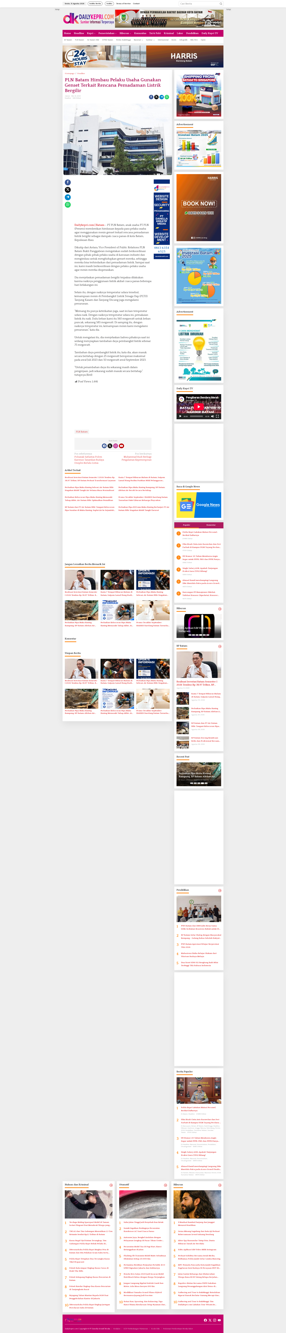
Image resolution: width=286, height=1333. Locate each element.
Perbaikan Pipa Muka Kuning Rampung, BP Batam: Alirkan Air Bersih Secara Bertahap (141, 489)
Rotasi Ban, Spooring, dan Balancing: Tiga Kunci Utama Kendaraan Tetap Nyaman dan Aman (144, 1303)
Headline (68, 98)
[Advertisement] (51, 52)
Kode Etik (155, 1329)
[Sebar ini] (151, 97)
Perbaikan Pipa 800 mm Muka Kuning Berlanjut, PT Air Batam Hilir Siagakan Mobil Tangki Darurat (143, 508)
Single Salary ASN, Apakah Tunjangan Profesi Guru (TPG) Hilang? (200, 569)
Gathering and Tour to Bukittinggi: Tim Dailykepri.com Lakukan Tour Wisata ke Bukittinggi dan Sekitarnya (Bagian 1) (196, 1303)
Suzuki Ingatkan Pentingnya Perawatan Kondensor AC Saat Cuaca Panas (142, 1229)
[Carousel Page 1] (189, 635)
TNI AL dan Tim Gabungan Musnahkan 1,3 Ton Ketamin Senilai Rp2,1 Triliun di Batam (90, 1232)
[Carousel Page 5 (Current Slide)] (204, 635)
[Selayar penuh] (217, 416)
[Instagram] (115, 445)
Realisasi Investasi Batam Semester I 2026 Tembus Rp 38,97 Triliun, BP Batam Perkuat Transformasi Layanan (90, 479)
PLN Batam (82, 431)
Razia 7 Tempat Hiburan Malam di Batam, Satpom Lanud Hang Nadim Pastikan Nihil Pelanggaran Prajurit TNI (141, 479)
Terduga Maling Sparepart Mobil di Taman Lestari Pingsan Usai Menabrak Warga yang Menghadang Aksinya (89, 1224)
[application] (199, 406)
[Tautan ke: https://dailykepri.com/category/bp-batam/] (220, 646)
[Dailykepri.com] (89, 18)
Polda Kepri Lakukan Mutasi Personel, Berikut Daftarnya (199, 533)
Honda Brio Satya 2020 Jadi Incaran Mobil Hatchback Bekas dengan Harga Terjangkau (144, 1275)
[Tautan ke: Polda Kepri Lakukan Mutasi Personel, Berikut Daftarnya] (199, 1090)
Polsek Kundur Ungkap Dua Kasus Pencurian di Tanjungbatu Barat (90, 1287)
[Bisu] (212, 416)
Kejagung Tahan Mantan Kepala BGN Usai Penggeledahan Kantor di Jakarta (88, 1297)
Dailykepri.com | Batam (89, 225)
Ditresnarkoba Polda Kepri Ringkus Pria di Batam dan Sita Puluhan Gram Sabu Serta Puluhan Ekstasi (89, 1251)
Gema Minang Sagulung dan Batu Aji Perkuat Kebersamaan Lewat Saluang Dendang (199, 1232)
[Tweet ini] (156, 97)
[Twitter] (110, 445)
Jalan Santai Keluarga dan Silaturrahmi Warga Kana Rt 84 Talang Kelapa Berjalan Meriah (197, 1276)
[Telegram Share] (161, 97)
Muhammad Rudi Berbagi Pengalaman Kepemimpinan (136, 456)
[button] (220, 3)
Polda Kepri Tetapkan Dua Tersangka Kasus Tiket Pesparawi (89, 1260)
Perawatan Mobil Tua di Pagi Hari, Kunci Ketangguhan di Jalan (142, 1248)
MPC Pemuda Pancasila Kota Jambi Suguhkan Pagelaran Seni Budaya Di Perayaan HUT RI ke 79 (199, 1267)
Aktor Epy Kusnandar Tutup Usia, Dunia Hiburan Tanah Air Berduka (196, 1242)
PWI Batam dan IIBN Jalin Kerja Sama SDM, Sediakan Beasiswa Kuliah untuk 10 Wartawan (200, 928)
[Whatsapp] (167, 97)
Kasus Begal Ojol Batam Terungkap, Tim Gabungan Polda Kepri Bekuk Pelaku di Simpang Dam (87, 1242)
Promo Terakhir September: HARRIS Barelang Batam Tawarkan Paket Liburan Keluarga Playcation (143, 498)
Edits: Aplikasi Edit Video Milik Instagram (197, 1250)
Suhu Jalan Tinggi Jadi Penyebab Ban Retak (143, 1222)
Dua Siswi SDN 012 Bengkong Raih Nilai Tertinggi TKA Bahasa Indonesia (199, 964)
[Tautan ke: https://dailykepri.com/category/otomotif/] (165, 1185)
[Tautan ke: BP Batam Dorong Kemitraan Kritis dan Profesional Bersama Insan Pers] (183, 742)
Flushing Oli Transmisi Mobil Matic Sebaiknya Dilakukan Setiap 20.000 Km (145, 1257)
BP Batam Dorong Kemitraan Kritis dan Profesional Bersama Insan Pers (205, 740)
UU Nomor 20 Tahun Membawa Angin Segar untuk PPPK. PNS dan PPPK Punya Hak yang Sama (201, 558)
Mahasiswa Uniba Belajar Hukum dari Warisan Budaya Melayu (199, 954)
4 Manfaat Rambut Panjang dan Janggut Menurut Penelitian (196, 1223)
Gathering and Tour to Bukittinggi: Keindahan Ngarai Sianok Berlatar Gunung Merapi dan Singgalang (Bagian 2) (199, 1294)
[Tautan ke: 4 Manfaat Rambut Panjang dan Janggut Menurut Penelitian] (197, 1204)
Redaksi (116, 1329)
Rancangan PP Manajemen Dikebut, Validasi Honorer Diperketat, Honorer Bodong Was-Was (200, 594)
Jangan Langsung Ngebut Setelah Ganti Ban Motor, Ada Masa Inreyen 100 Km (143, 1284)
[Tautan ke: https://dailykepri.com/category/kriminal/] (111, 1185)
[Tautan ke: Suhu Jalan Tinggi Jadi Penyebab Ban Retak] (143, 1204)
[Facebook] (104, 445)
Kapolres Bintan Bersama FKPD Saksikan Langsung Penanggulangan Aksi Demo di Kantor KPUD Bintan (197, 1285)
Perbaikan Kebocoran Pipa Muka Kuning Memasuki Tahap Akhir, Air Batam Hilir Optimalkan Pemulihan (89, 498)
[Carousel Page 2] (193, 635)
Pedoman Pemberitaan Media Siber (178, 1329)
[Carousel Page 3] (197, 635)
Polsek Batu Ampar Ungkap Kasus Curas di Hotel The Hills (89, 1269)
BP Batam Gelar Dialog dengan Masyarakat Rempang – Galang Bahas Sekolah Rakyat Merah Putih (201, 937)
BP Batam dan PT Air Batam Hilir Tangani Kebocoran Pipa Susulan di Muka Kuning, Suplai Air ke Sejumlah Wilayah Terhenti (89, 509)
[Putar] (180, 416)
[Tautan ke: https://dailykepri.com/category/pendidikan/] (220, 890)
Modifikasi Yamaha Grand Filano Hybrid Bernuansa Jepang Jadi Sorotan (143, 1294)
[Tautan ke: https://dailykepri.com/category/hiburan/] (220, 609)
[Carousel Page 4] (200, 635)
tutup (57, 9)
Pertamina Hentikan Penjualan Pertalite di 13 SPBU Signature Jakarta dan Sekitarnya (144, 1266)
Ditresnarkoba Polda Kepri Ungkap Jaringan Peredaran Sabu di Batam (89, 1306)
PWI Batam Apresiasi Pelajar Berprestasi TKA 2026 (200, 945)
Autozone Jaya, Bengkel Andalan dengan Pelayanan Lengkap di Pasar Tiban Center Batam (143, 1239)
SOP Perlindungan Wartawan (135, 1329)
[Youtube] (121, 445)
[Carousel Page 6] (207, 635)
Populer (186, 525)
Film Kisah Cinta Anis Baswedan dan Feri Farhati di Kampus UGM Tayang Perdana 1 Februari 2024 (201, 546)
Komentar (211, 525)
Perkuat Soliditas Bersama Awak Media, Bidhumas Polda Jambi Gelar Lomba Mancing (196, 630)
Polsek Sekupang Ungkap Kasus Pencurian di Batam (90, 1278)
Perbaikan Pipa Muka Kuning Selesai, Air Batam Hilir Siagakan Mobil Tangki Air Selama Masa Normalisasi (89, 489)
